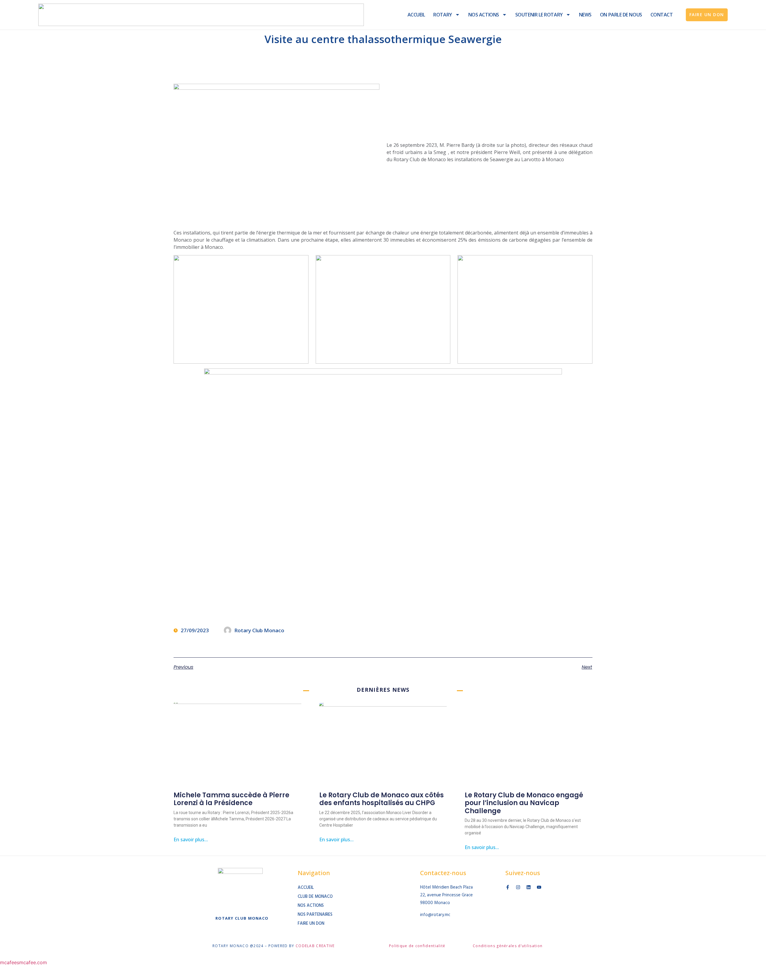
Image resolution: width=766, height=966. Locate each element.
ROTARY (442, 14)
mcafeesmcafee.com (23, 962)
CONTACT (662, 14)
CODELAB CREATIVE (315, 945)
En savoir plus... (191, 839)
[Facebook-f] (507, 887)
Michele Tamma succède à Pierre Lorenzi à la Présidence (231, 798)
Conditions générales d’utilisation (507, 945)
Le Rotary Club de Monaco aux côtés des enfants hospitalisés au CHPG (381, 798)
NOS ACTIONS (483, 14)
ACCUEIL (416, 14)
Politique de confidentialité (417, 945)
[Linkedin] (528, 887)
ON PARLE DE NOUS (621, 14)
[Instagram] (518, 887)
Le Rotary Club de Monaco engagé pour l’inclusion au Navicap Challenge (524, 803)
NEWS (585, 14)
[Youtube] (539, 887)
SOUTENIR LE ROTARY (539, 14)
